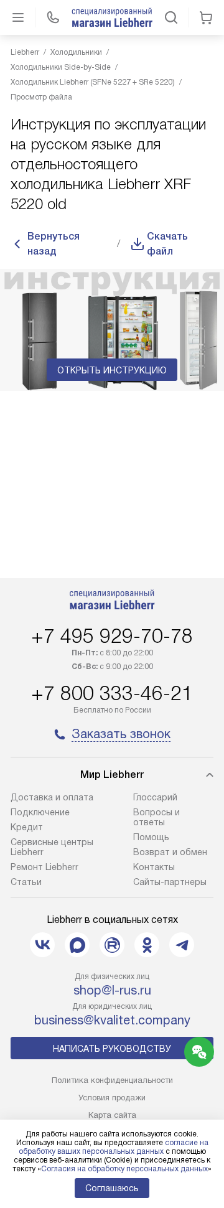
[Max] (77, 944)
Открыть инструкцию (112, 370)
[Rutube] (112, 944)
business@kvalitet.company (112, 1020)
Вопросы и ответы (156, 817)
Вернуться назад (53, 243)
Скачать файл (167, 243)
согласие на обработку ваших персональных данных (113, 1147)
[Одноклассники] (146, 944)
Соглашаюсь (112, 1188)
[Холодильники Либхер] (112, 17)
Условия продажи (112, 1097)
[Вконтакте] (42, 944)
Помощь (151, 837)
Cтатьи (26, 882)
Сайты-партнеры (170, 882)
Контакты (154, 867)
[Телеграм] (181, 944)
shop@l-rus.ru (112, 990)
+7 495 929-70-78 (112, 636)
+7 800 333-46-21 (112, 693)
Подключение (40, 812)
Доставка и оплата (52, 797)
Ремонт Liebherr (44, 867)
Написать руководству (112, 1049)
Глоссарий (155, 797)
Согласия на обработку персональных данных (124, 1168)
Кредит (27, 827)
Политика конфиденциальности (112, 1080)
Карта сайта (112, 1115)
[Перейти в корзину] (205, 17)
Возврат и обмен (170, 852)
